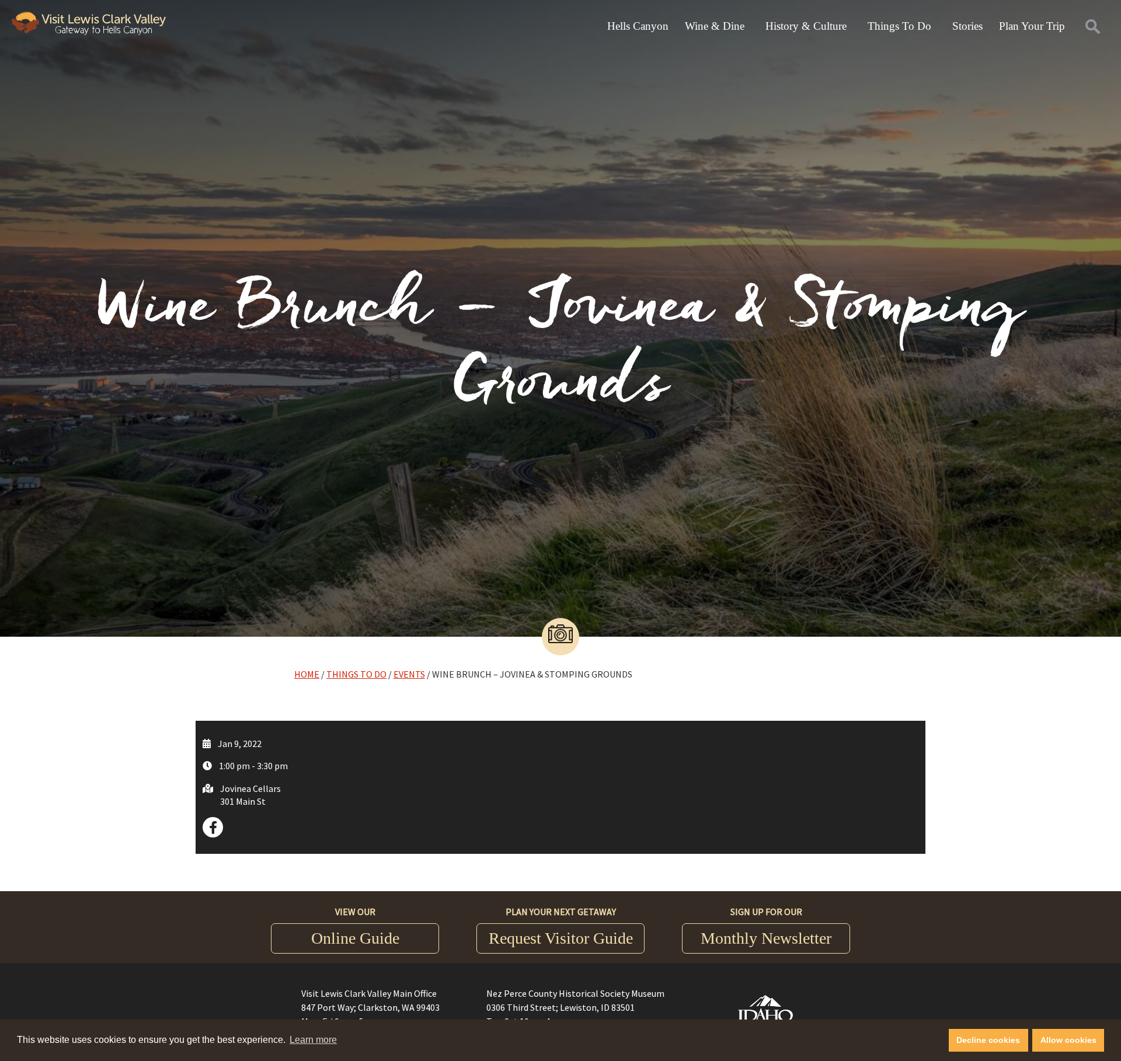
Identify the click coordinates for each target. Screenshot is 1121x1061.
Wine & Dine (714, 26)
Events (409, 674)
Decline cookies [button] (988, 1040)
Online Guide (355, 938)
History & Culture (806, 26)
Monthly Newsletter (766, 938)
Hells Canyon (638, 26)
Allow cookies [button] (1068, 1040)
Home (306, 674)
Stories (967, 26)
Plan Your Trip (1032, 26)
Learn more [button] (313, 1040)
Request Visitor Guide (561, 938)
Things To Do (899, 26)
